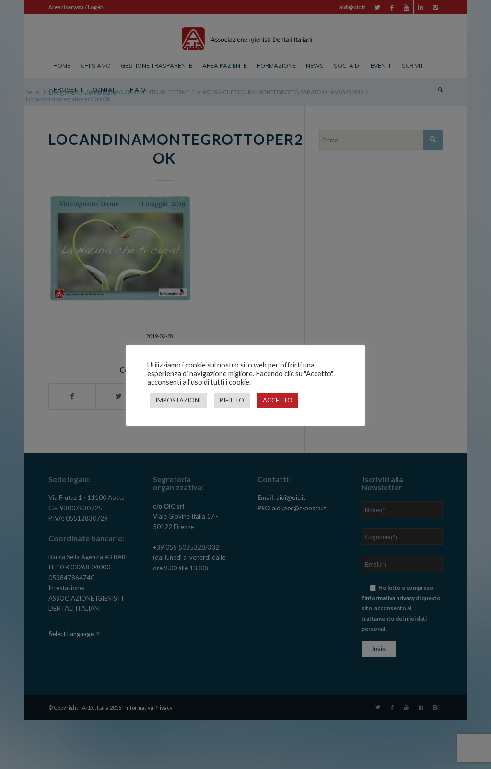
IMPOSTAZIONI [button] (178, 400)
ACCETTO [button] (277, 400)
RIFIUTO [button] (232, 400)
